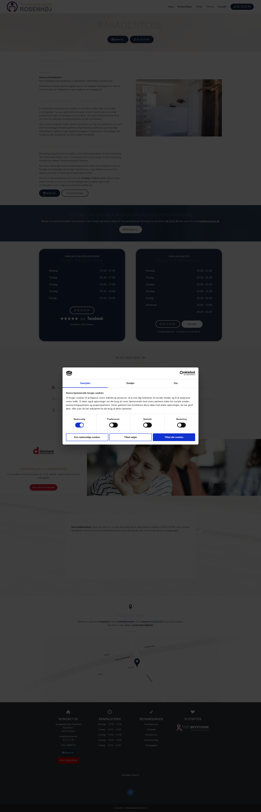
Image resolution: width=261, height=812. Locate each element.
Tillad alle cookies (174, 437)
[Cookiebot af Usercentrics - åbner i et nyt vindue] (182, 373)
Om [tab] (176, 383)
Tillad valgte (130, 437)
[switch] (113, 425)
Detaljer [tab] (130, 383)
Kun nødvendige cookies (87, 437)
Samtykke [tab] (85, 383)
